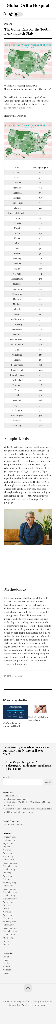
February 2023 (9, 921)
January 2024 (8, 885)
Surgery (6, 973)
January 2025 (8, 859)
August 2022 (8, 937)
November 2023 (10, 892)
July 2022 (7, 941)
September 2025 (10, 840)
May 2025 (7, 850)
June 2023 (7, 908)
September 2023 (10, 898)
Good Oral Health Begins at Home (18, 812)
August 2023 (8, 902)
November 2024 (10, 866)
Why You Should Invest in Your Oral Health (13, 724)
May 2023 (7, 911)
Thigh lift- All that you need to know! (38, 718)
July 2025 (7, 846)
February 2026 (9, 837)
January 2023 (8, 924)
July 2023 (7, 905)
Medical (6, 966)
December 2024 (10, 863)
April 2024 (7, 876)
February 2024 (9, 882)
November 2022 (10, 931)
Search (6, 777)
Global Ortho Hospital (28, 5)
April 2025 (7, 853)
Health (6, 963)
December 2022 (10, 928)
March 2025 (8, 856)
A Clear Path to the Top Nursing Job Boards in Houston (27, 808)
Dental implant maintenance (15, 799)
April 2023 (7, 915)
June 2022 (7, 944)
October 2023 (9, 895)
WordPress (26, 1004)
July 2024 (7, 872)
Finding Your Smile (11, 795)
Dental (8, 23)
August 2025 (8, 843)
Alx (45, 1004)
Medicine (7, 969)
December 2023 (10, 889)
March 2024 (8, 879)
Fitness (6, 960)
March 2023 (8, 918)
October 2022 (9, 934)
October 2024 (9, 869)
